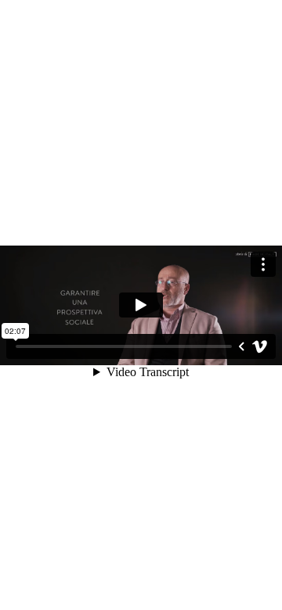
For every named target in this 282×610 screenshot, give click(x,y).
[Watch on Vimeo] (260, 346)
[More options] (263, 264)
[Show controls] (241, 346)
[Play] (141, 305)
